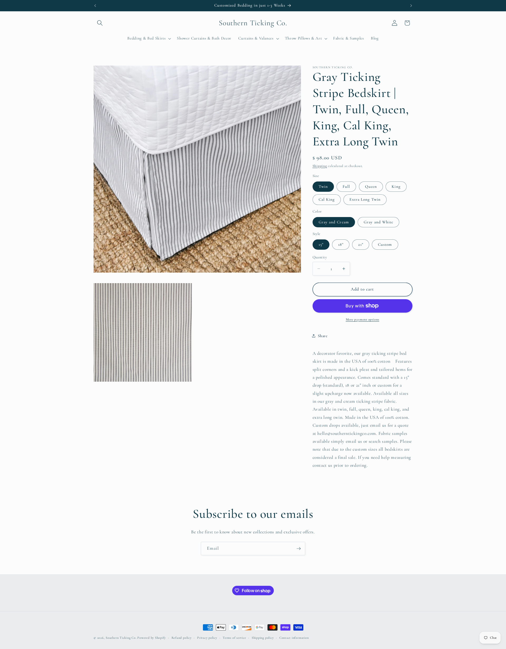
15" (321, 244)
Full (346, 186)
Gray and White (378, 221)
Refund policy (182, 638)
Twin (323, 186)
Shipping (320, 166)
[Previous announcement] (95, 5)
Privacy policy (207, 638)
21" (360, 244)
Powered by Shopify (151, 638)
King (396, 186)
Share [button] (323, 335)
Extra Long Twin (365, 199)
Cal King (327, 199)
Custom (385, 244)
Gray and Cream (334, 221)
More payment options (362, 319)
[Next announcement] (411, 5)
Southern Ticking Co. (121, 638)
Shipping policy (263, 638)
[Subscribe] (298, 548)
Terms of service (234, 638)
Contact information (294, 638)
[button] (100, 23)
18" (340, 244)
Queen (371, 186)
